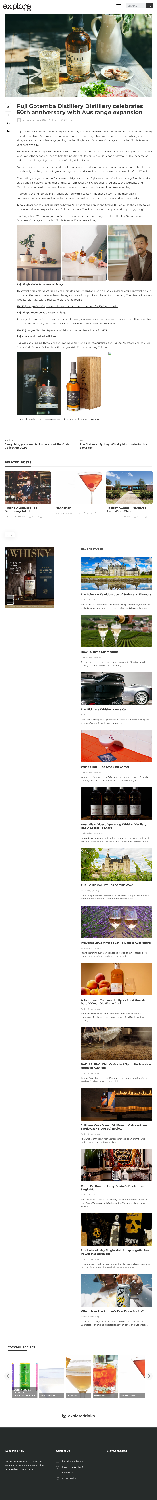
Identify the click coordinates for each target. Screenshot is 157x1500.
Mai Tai (125, 1395)
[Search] (149, 5)
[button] (8, 1376)
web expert (9, 517)
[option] (27, 495)
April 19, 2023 (20, 517)
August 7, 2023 (74, 513)
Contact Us (67, 1472)
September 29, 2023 (122, 517)
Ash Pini (109, 517)
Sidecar (45, 1395)
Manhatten (101, 1395)
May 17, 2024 (41, 120)
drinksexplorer (29, 120)
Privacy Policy (69, 1478)
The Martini (21, 1395)
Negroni (72, 1395)
